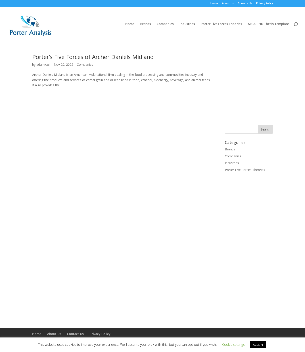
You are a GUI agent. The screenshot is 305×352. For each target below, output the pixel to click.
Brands (145, 24)
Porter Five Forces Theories (221, 24)
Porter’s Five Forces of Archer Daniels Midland (93, 57)
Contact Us (245, 3)
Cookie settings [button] (233, 344)
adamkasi (43, 64)
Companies (165, 24)
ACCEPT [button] (258, 345)
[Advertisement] (262, 85)
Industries (187, 24)
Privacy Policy (264, 3)
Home (214, 3)
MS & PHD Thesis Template (268, 24)
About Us (228, 3)
